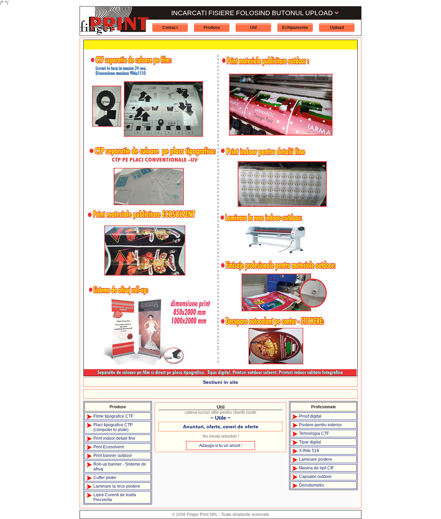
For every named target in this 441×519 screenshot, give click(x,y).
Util (253, 27)
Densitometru (311, 485)
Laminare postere (315, 459)
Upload (337, 27)
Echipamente (295, 27)
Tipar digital (310, 442)
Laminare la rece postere (116, 486)
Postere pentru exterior (320, 424)
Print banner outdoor (112, 455)
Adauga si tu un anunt (219, 445)
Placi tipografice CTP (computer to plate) (113, 427)
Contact (170, 27)
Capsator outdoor (315, 476)
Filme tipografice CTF (113, 416)
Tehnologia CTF (314, 433)
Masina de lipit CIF (316, 468)
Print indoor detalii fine (114, 438)
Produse (212, 27)
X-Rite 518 (309, 450)
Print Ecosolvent (108, 447)
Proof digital (310, 416)
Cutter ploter (104, 477)
